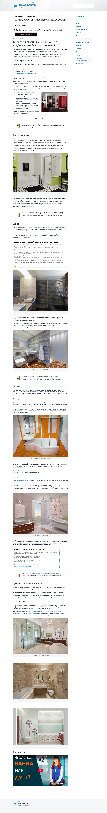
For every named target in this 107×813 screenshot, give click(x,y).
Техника (78, 55)
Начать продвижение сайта (26, 34)
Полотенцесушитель (82, 42)
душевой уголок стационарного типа (26, 73)
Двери (78, 23)
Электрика (79, 64)
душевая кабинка (28, 69)
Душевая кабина (81, 29)
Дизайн (78, 26)
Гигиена (78, 20)
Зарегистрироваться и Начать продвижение (26, 266)
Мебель (78, 33)
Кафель (79, 39)
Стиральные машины (82, 60)
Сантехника (80, 58)
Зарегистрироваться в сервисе (23, 566)
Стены (78, 52)
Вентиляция (80, 16)
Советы (78, 49)
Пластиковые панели (19, 480)
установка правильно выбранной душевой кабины (40, 611)
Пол (77, 36)
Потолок (78, 45)
